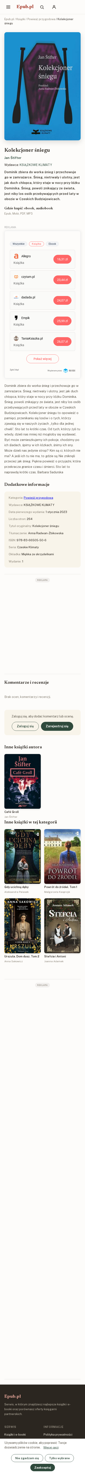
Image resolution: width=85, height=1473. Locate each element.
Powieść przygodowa (41, 19)
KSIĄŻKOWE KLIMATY (35, 165)
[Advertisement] (42, 627)
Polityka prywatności (58, 1434)
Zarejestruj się (57, 726)
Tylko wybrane (59, 1458)
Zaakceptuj (42, 1467)
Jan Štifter (12, 158)
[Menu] (8, 7)
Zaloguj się (25, 726)
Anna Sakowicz (13, 961)
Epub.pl (25, 7)
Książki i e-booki (15, 1434)
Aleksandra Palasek (16, 891)
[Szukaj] (42, 7)
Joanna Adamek (53, 961)
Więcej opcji (51, 1447)
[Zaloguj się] (54, 7)
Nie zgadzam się (27, 1458)
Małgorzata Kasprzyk (57, 891)
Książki (20, 19)
